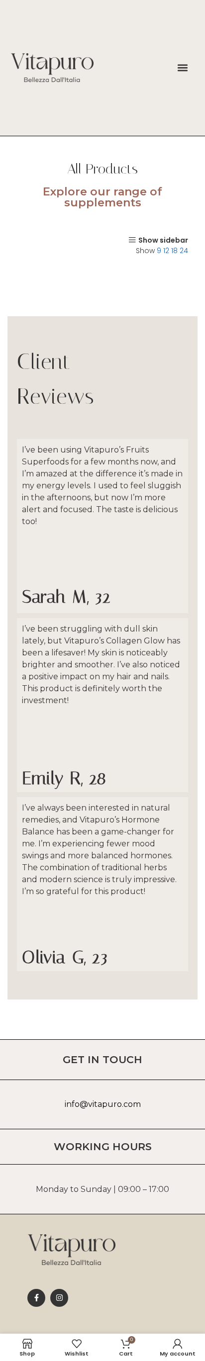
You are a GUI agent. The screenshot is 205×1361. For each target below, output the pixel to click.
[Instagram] (59, 1298)
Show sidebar (163, 240)
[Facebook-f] (36, 1298)
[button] (183, 68)
